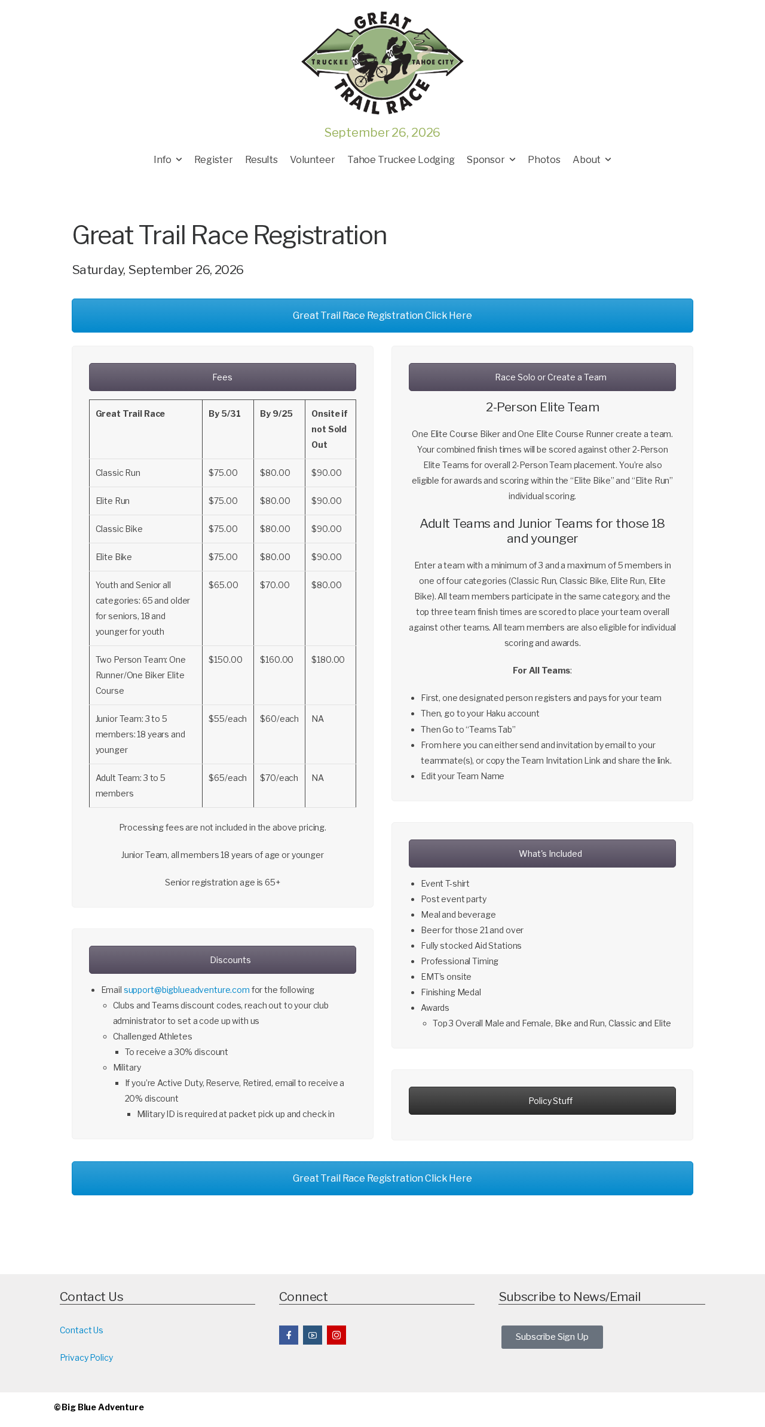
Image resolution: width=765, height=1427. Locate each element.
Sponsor (486, 159)
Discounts (229, 960)
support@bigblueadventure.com (187, 990)
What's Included (549, 853)
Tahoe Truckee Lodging (401, 159)
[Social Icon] (288, 1335)
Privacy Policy (86, 1357)
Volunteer (312, 159)
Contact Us (82, 1330)
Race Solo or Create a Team (550, 377)
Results (261, 159)
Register (213, 159)
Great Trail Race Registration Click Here (382, 315)
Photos (544, 159)
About (587, 159)
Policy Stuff (550, 1101)
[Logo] (382, 62)
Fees (222, 377)
